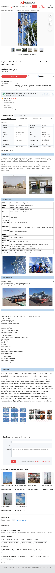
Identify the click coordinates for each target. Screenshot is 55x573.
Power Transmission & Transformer (22, 10)
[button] (49, 118)
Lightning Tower (5, 525)
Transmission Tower (35, 10)
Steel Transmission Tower (20, 553)
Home (2, 10)
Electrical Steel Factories (8, 549)
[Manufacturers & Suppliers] (27, 2)
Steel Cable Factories (7, 553)
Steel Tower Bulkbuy (7, 559)
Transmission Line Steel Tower (42, 556)
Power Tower (37, 549)
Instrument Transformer (26, 539)
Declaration (42, 567)
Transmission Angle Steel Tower (10, 556)
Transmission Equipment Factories (24, 549)
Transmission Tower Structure (26, 556)
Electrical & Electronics (9, 10)
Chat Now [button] (41, 76)
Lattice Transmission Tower (40, 542)
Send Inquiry (14, 76)
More (2, 562)
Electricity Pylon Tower (26, 542)
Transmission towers (6, 523)
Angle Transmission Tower (35, 553)
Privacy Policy (48, 567)
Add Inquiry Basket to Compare (28, 54)
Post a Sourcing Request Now (42, 461)
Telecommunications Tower (20, 523)
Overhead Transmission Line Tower (10, 542)
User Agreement (35, 567)
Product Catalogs (22, 520)
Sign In (3, 109)
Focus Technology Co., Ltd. (18, 567)
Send (14, 461)
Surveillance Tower (45, 523)
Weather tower (31, 523)
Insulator (37, 539)
